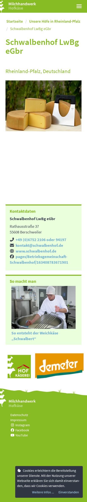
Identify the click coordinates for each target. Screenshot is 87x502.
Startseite (14, 21)
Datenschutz (19, 415)
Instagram (22, 425)
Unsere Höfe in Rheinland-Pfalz (54, 21)
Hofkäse (15, 8)
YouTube (21, 435)
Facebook (22, 430)
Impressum (18, 420)
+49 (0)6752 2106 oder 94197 (41, 239)
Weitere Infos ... (43, 492)
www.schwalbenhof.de (36, 251)
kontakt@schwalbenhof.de (39, 245)
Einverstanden (68, 492)
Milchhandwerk (22, 3)
